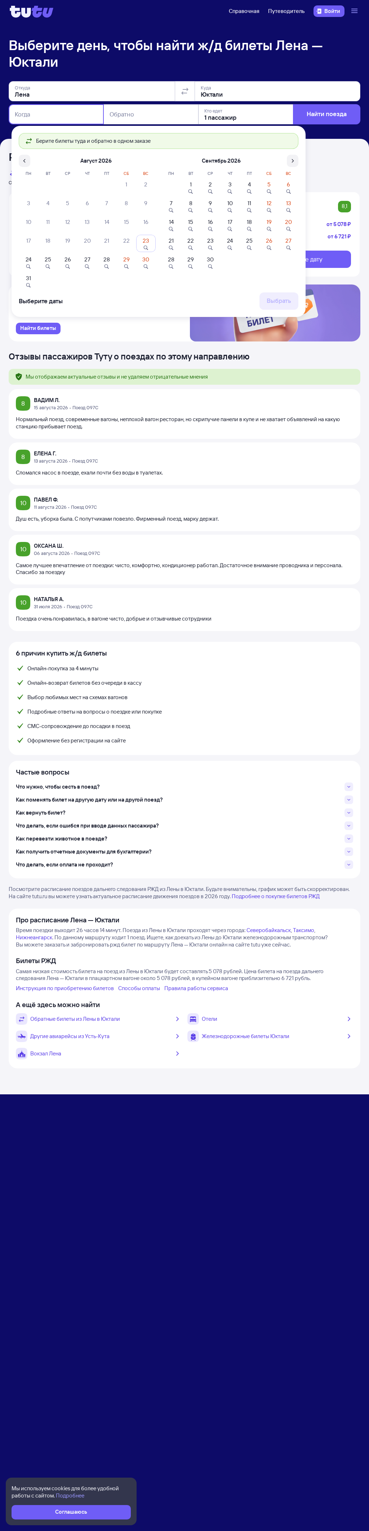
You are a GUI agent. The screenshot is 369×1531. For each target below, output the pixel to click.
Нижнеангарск (34, 937)
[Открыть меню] (355, 11)
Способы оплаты (139, 988)
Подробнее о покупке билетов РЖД (276, 896)
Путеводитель (286, 11)
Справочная (244, 11)
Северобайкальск (268, 930)
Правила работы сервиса (196, 988)
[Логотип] (31, 11)
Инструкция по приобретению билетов (65, 988)
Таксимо (303, 930)
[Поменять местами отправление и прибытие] (185, 91)
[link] (38, 328)
